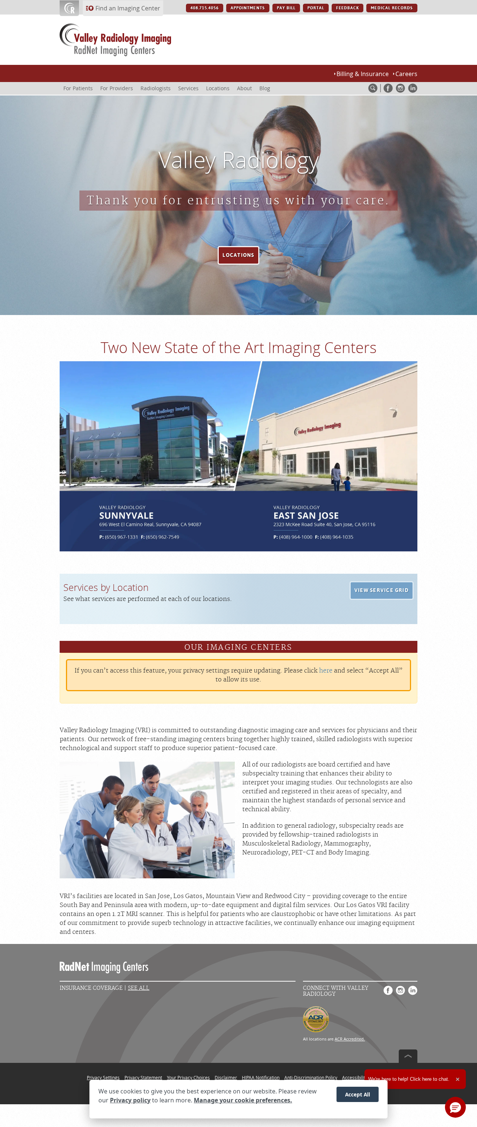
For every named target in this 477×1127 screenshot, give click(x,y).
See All (138, 988)
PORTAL (315, 8)
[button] (238, 255)
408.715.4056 (204, 8)
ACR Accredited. (350, 1039)
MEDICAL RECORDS (392, 8)
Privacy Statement (143, 1077)
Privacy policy (130, 1100)
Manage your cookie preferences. (243, 1100)
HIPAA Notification (260, 1077)
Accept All (357, 1094)
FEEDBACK (347, 8)
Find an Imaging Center (127, 8)
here (325, 670)
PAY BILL (286, 8)
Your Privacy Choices (188, 1077)
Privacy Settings (103, 1077)
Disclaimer (226, 1077)
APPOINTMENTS (248, 8)
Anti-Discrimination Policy (310, 1077)
